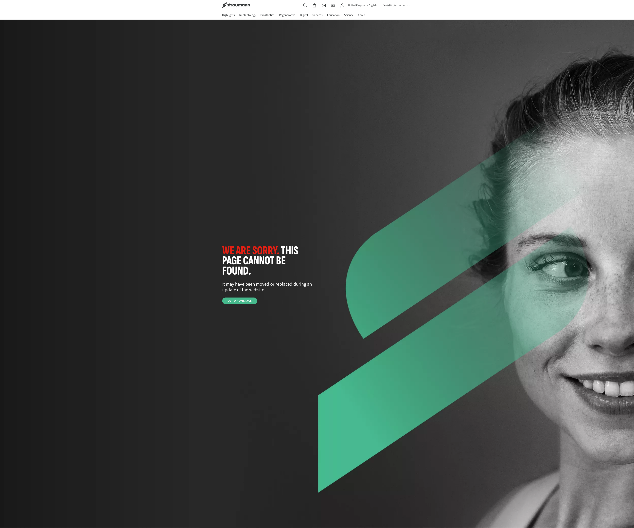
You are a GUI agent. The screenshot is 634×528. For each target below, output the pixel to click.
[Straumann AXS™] (333, 5)
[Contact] (323, 5)
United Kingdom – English (362, 5)
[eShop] (314, 5)
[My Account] (342, 5)
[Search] (305, 5)
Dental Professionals (394, 5)
